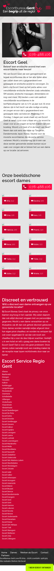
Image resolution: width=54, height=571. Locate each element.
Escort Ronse (7, 522)
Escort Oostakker (9, 455)
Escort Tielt (6, 528)
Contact (44, 552)
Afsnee (5, 372)
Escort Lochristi (8, 438)
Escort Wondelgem (9, 466)
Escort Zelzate (8, 469)
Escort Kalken (7, 427)
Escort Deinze (7, 492)
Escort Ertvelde (8, 419)
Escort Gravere (8, 424)
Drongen (5, 377)
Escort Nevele (7, 511)
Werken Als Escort (18, 561)
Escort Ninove (7, 514)
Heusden (5, 380)
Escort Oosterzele (9, 458)
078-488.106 (40, 54)
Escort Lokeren (8, 508)
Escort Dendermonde (10, 494)
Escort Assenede (9, 483)
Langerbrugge (8, 388)
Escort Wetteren (8, 533)
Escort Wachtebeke (10, 463)
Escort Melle (7, 446)
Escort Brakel (7, 486)
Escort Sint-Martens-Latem (12, 460)
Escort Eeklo (7, 416)
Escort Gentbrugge (9, 421)
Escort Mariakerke (9, 444)
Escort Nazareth (8, 452)
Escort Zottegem (9, 539)
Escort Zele (6, 536)
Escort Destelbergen (10, 410)
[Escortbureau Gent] (23, 7)
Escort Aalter (7, 475)
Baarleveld (6, 374)
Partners (5, 555)
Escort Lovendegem (10, 441)
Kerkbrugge (7, 385)
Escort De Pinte (8, 413)
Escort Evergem (8, 497)
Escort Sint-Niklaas (9, 525)
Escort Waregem (8, 530)
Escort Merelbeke (9, 449)
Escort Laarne (7, 435)
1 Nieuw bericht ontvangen (40, 567)
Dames (13, 552)
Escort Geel (6, 500)
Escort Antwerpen (9, 478)
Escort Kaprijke (8, 430)
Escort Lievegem (9, 433)
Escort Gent (6, 503)
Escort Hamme (8, 505)
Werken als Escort (29, 552)
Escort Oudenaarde (9, 516)
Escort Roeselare (9, 519)
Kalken (5, 383)
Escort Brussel (7, 489)
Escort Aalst (6, 472)
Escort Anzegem (8, 480)
